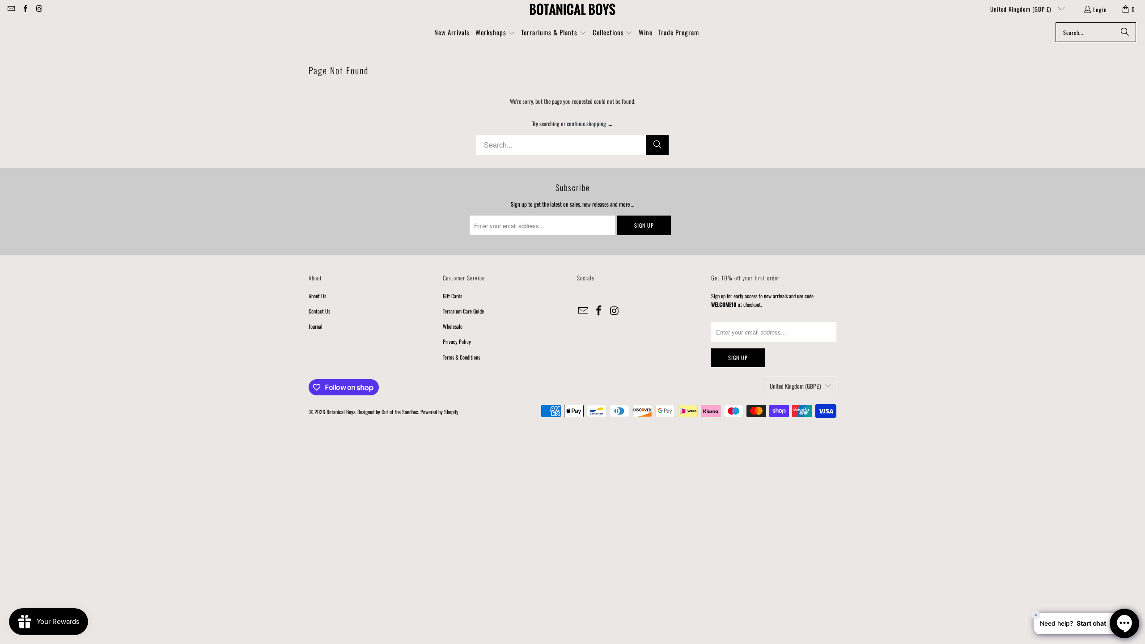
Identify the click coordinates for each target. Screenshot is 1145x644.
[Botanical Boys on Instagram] (39, 8)
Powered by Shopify (439, 411)
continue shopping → (590, 123)
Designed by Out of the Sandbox (387, 411)
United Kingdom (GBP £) (1021, 8)
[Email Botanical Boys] (11, 8)
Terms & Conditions (461, 357)
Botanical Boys (341, 411)
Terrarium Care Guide (463, 311)
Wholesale (452, 326)
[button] (495, 33)
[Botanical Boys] (572, 9)
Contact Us (319, 311)
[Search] (1125, 32)
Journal (315, 326)
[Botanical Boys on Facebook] (25, 8)
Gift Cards (452, 296)
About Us (317, 296)
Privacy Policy (457, 341)
